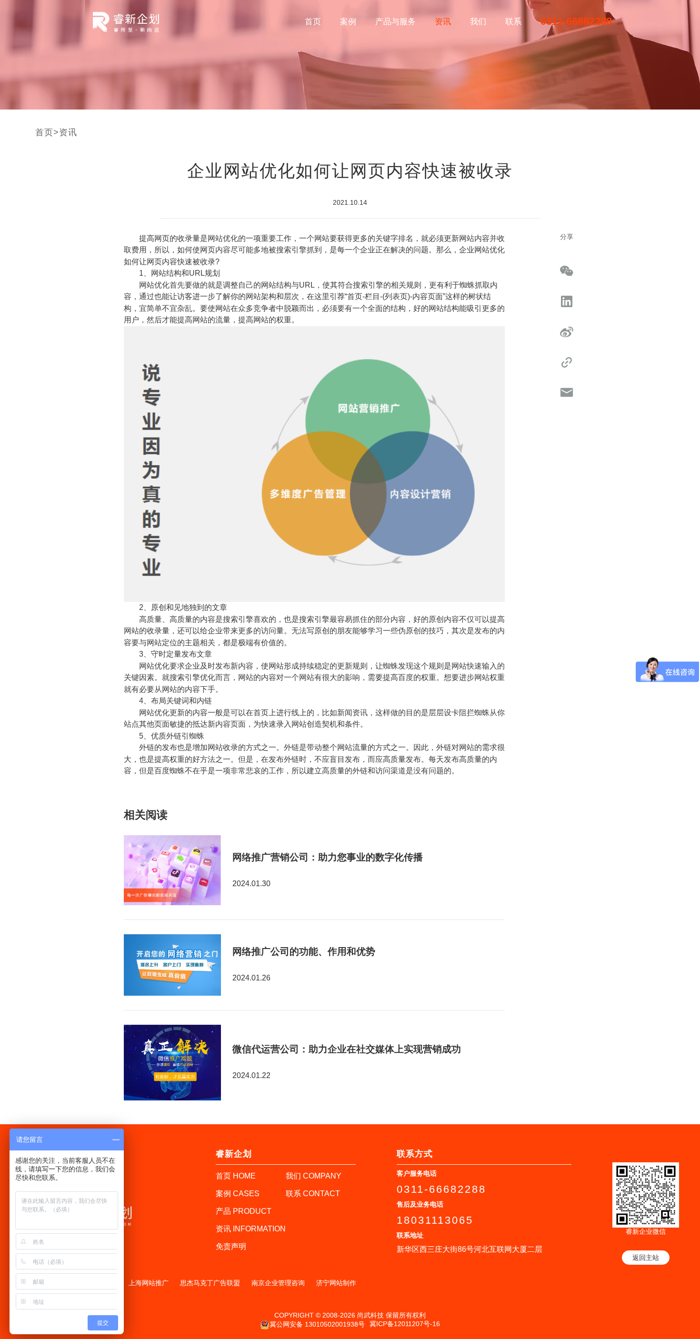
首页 (313, 21)
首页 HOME (236, 1176)
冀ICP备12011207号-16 (405, 1324)
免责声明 (231, 1246)
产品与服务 (395, 21)
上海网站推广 (149, 1283)
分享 (566, 236)
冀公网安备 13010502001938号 (317, 1324)
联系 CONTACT (313, 1193)
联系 (513, 21)
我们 (478, 21)
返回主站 (645, 1257)
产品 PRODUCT (243, 1211)
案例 (348, 21)
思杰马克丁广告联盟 (210, 1283)
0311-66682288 (576, 21)
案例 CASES (238, 1193)
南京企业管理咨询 (278, 1283)
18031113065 (435, 1220)
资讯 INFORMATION (251, 1229)
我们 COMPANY (313, 1176)
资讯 (443, 21)
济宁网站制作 (336, 1283)
